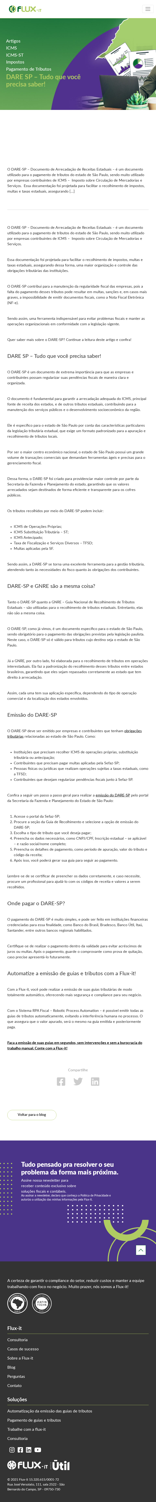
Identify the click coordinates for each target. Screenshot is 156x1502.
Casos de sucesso (23, 1349)
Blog (11, 1367)
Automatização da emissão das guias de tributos (49, 1411)
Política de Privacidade (94, 1195)
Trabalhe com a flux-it (26, 1430)
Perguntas (16, 1377)
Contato (14, 1386)
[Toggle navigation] (148, 9)
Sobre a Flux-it (20, 1358)
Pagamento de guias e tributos (34, 1420)
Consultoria (17, 1340)
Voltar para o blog (32, 1115)
